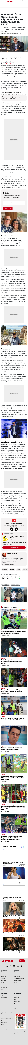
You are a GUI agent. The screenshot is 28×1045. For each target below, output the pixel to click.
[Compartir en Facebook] (7, 58)
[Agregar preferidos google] (19, 58)
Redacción (3, 721)
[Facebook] (7, 965)
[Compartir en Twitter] (15, 58)
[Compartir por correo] (11, 58)
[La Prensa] (9, 961)
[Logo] (8, 2)
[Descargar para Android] (11, 529)
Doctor (18, 569)
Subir (21, 960)
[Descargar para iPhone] (16, 529)
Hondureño (4, 569)
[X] (10, 966)
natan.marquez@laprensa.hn (9, 564)
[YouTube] (17, 965)
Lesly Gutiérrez (4, 781)
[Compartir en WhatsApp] (3, 58)
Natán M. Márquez (7, 31)
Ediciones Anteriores (17, 1033)
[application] (14, 594)
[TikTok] (21, 965)
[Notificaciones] (21, 1)
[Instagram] (14, 965)
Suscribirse (8, 208)
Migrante (12, 569)
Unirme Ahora (15, 547)
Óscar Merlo (9, 64)
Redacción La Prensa (5, 635)
